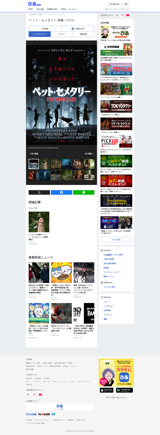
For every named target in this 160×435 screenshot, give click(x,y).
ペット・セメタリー (49, 14)
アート (28, 381)
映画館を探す (52, 9)
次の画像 (88, 153)
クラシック (46, 381)
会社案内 (29, 420)
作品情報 (45, 28)
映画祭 (106, 268)
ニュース (107, 301)
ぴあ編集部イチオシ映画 (113, 255)
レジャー (64, 381)
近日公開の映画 (110, 263)
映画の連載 (30, 369)
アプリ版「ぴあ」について (117, 397)
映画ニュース (42, 366)
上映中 (30, 9)
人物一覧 (29, 385)
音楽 (125, 4)
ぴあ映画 (39, 14)
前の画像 (34, 153)
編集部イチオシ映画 (33, 363)
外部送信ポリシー (59, 420)
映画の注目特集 (55, 366)
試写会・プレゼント (69, 9)
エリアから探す (110, 287)
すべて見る (116, 239)
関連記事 (83, 34)
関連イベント (109, 276)
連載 (105, 319)
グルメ (72, 381)
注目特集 (107, 310)
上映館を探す (79, 28)
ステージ (36, 381)
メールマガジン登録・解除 (35, 423)
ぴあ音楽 (47, 378)
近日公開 (40, 9)
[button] (29, 169)
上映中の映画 (109, 259)
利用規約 (71, 420)
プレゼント (108, 314)
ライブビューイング (111, 272)
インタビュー (109, 306)
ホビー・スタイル (83, 381)
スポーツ (55, 381)
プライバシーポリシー (42, 420)
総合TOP (29, 378)
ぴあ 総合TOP (114, 4)
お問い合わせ (81, 420)
